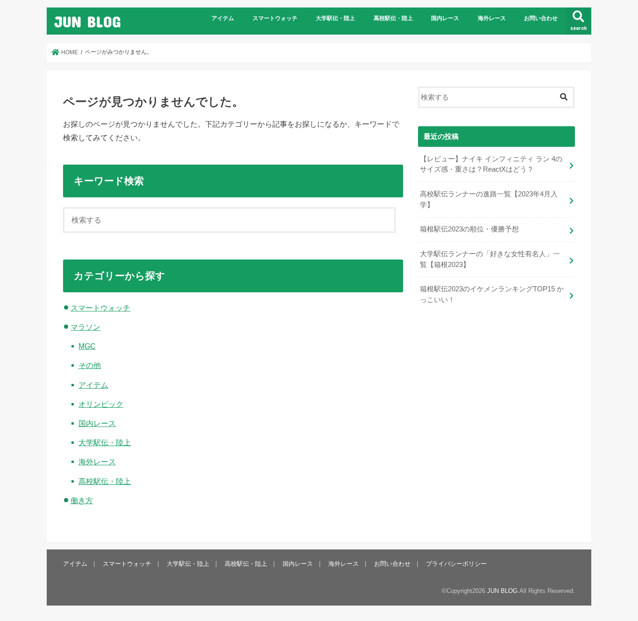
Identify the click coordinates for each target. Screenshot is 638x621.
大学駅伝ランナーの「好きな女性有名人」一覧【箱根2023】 (490, 259)
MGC (87, 346)
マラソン (85, 327)
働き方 (82, 500)
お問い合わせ (541, 18)
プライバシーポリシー (456, 563)
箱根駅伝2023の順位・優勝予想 (469, 229)
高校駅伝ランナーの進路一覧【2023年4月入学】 (489, 199)
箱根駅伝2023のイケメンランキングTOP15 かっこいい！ (492, 294)
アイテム (223, 18)
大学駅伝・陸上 (335, 18)
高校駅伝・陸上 (393, 18)
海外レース (492, 18)
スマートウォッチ (275, 18)
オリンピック (100, 404)
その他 (89, 365)
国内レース (445, 18)
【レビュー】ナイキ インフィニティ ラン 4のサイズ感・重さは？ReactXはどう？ (491, 164)
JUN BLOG (87, 21)
